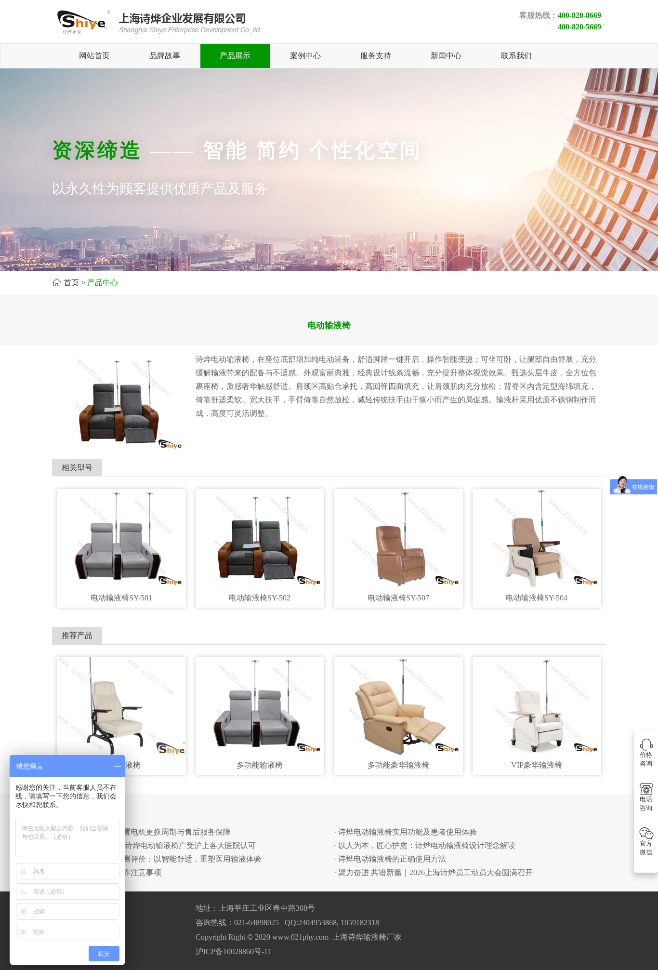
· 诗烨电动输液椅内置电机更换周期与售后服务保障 (144, 832)
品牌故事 (164, 56)
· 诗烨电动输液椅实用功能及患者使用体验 (405, 832)
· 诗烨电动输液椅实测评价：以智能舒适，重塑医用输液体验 (159, 859)
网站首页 (94, 56)
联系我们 (516, 56)
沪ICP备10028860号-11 (234, 951)
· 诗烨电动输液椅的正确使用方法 (390, 859)
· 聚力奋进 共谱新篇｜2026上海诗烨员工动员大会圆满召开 (433, 872)
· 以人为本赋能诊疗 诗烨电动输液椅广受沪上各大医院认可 (156, 845)
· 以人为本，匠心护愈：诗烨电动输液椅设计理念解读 (424, 845)
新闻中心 (446, 56)
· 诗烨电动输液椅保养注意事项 (109, 872)
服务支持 (375, 56)
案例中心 (305, 56)
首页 (71, 283)
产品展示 (235, 56)
